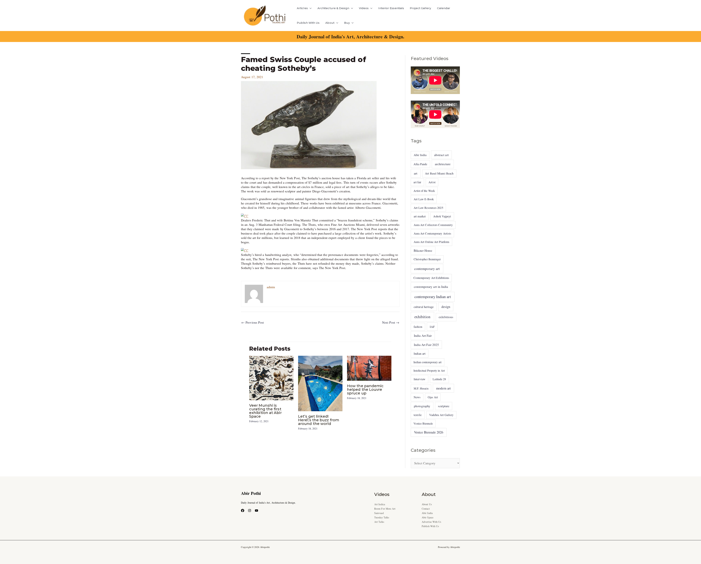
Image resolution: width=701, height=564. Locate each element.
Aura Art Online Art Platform (431, 242)
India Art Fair (423, 335)
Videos (364, 8)
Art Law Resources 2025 (428, 208)
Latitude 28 (439, 379)
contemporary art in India (431, 286)
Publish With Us (308, 22)
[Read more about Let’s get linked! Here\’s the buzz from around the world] (320, 383)
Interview (419, 379)
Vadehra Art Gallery (441, 415)
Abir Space (427, 517)
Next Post (390, 322)
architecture (443, 164)
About (329, 22)
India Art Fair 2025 (426, 345)
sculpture (443, 406)
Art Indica (379, 504)
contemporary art (427, 268)
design (445, 306)
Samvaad (379, 513)
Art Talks (379, 521)
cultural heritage (424, 307)
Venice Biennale (423, 423)
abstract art (441, 155)
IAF (432, 327)
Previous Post (252, 322)
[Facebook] (242, 510)
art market (420, 216)
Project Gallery (420, 8)
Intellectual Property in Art (429, 370)
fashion (418, 327)
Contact (426, 508)
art (415, 173)
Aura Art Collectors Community (433, 225)
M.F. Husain (421, 388)
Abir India (420, 155)
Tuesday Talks (381, 517)
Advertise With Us (431, 521)
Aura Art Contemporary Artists (432, 233)
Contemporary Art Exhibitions (431, 278)
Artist (432, 182)
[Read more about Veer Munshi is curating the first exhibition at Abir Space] (271, 377)
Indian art (420, 353)
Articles (302, 8)
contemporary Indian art (432, 296)
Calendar (443, 8)
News (417, 397)
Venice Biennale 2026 (428, 432)
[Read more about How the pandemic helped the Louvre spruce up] (369, 368)
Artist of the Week (424, 191)
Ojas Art (433, 397)
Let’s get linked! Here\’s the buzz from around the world (318, 420)
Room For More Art (385, 508)
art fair (417, 182)
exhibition (422, 316)
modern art (443, 388)
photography (422, 406)
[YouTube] (256, 510)
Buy (347, 22)
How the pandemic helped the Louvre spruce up (365, 389)
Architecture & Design (333, 8)
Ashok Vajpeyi (442, 216)
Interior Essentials (391, 8)
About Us (427, 504)
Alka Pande (420, 164)
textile (418, 415)
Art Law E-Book (424, 199)
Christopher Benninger (427, 259)
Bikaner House (423, 250)
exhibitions (446, 317)
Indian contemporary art (427, 362)
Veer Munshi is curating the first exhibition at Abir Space (265, 411)
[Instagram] (249, 510)
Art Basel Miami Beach (439, 173)
